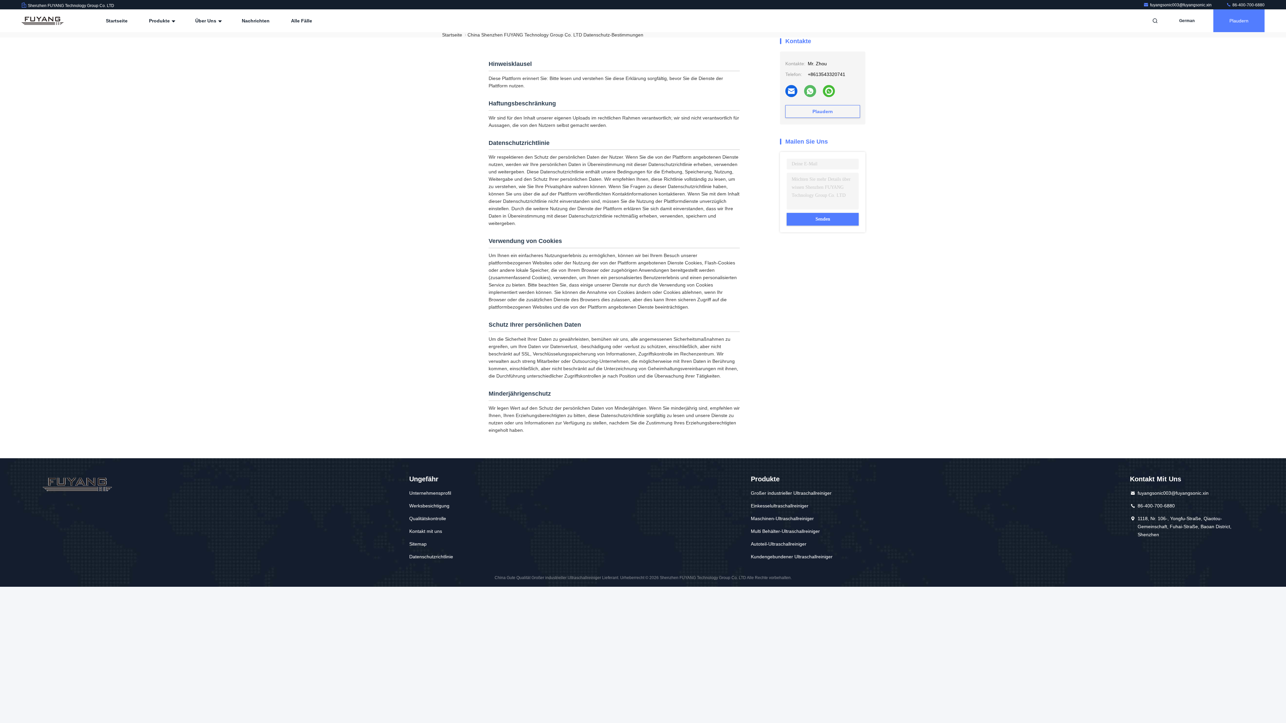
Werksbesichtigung (429, 505)
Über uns (206, 20)
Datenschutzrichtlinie (431, 556)
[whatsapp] (810, 91)
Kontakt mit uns (425, 531)
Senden (822, 219)
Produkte (160, 20)
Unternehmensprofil (430, 493)
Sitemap (418, 544)
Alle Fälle (301, 20)
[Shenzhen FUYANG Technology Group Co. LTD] (42, 20)
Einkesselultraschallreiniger (779, 505)
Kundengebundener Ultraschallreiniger (792, 556)
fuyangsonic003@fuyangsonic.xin (1181, 5)
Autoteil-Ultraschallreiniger (778, 544)
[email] (791, 91)
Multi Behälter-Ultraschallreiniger (785, 531)
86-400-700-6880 (1248, 5)
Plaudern (1238, 20)
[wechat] (829, 91)
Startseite (117, 20)
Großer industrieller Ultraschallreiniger (791, 493)
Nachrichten (256, 20)
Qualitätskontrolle (427, 518)
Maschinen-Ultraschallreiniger (782, 518)
